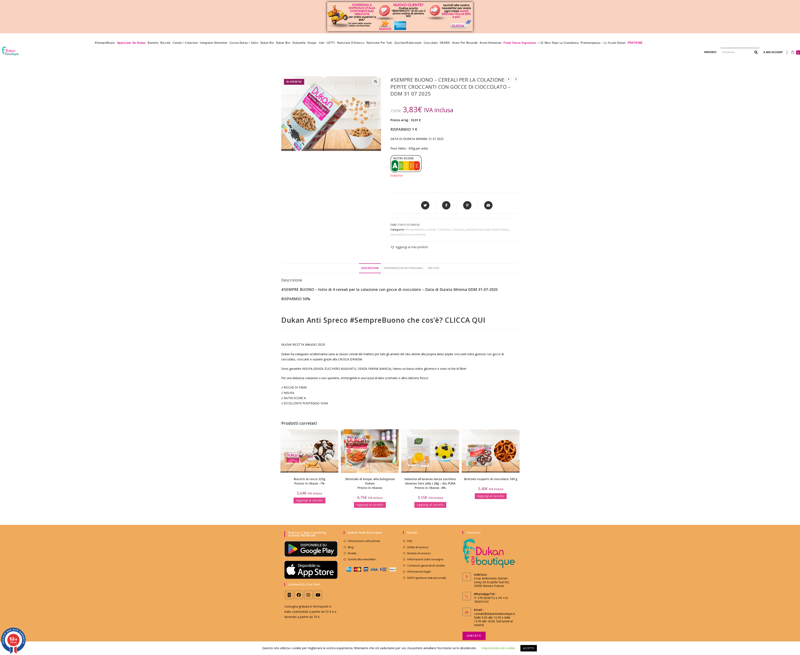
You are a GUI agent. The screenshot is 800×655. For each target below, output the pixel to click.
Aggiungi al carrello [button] (309, 500)
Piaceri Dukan (500, 229)
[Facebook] (299, 595)
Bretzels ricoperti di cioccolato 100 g (490, 479)
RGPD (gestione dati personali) (426, 578)
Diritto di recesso (418, 547)
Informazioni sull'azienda (364, 541)
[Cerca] (756, 52)
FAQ (409, 541)
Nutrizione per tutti (478, 229)
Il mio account (773, 52)
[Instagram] (308, 595)
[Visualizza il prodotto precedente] (508, 79)
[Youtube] (318, 595)
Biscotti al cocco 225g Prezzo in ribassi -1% (309, 481)
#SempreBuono (415, 229)
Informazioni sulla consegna (425, 559)
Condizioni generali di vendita (426, 565)
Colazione (458, 229)
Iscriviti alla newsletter (362, 559)
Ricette (352, 553)
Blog (350, 547)
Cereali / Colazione (438, 229)
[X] (289, 595)
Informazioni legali (419, 571)
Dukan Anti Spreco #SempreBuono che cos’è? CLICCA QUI (383, 320)
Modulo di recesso (419, 553)
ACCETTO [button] (528, 648)
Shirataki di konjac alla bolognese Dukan (370, 483)
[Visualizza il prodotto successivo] (516, 79)
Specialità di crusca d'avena (408, 234)
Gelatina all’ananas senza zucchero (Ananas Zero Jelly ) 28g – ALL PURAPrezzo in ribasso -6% (430, 483)
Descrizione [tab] (370, 268)
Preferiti (710, 52)
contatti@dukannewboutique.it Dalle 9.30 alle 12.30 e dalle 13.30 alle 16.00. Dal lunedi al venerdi (494, 619)
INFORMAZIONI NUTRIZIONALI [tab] (403, 268)
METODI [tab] (433, 268)
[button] (375, 81)
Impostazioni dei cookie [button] (498, 648)
